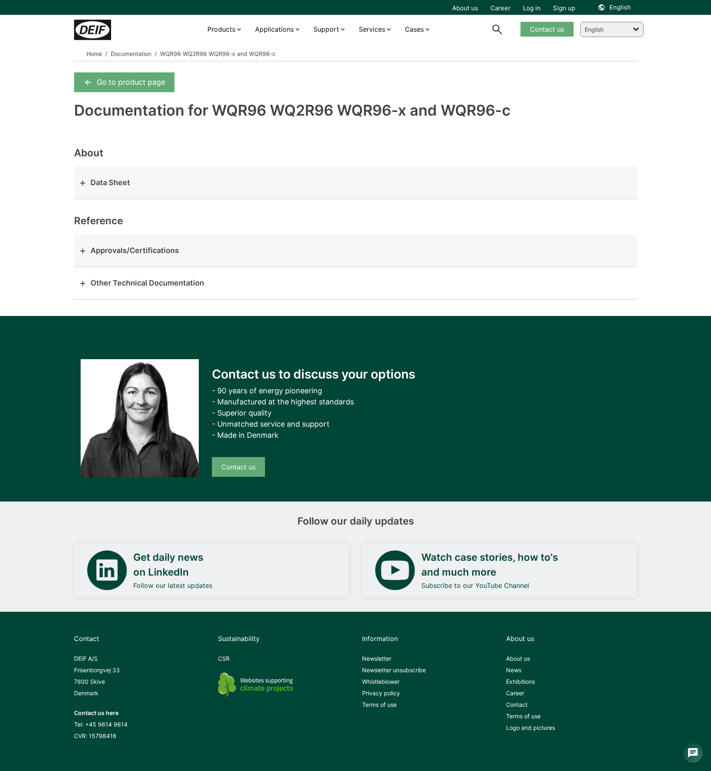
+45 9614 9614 (106, 724)
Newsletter (376, 658)
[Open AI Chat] (693, 753)
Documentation (130, 53)
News (513, 669)
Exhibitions (520, 681)
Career (515, 693)
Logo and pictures (530, 727)
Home (94, 53)
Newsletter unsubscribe (394, 669)
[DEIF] (110, 30)
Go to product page (131, 82)
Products (221, 29)
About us (518, 658)
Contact (516, 704)
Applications (274, 29)
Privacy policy (381, 693)
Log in (532, 8)
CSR (224, 658)
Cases (414, 29)
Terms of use (379, 704)
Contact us (238, 467)
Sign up (564, 8)
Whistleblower (381, 681)
